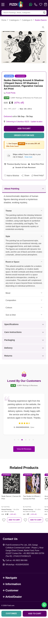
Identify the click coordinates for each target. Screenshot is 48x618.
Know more (28, 157)
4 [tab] (25, 439)
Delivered (8, 116)
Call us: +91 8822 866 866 (16, 560)
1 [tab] (14, 439)
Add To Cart (14, 520)
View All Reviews (24, 449)
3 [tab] (22, 439)
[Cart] (45, 4)
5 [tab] (29, 439)
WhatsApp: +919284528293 (17, 565)
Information (13, 584)
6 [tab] (33, 439)
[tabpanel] (24, 414)
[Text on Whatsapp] (30, 4)
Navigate (11, 577)
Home (3, 20)
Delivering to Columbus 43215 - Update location (24, 121)
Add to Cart (24, 129)
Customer (11, 590)
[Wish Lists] (40, 4)
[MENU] (2, 4)
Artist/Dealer (13, 596)
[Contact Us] (36, 4)
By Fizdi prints (6, 506)
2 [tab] (18, 439)
